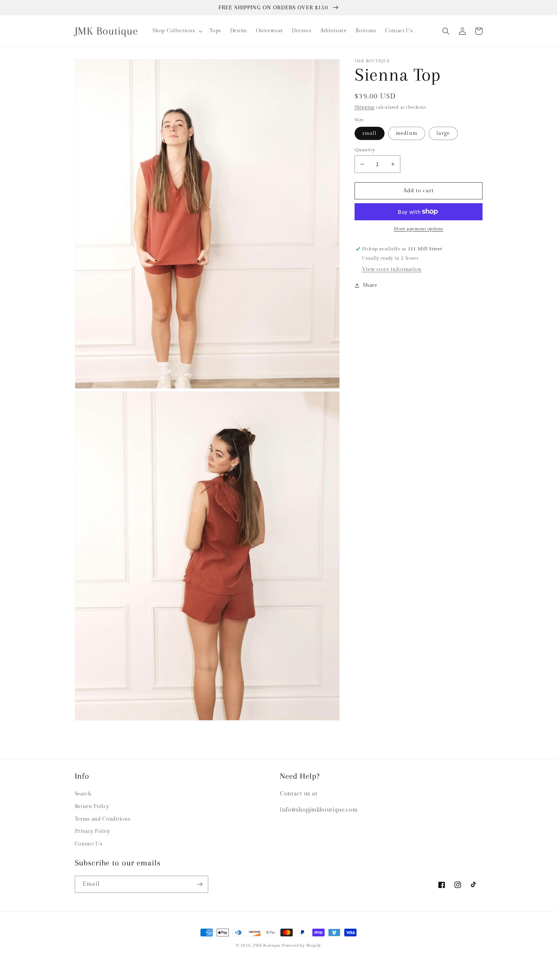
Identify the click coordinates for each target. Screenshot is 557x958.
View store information (392, 269)
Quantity (365, 150)
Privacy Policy (93, 831)
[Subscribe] (199, 884)
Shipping (365, 107)
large (443, 133)
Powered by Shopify (301, 945)
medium (406, 133)
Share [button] (370, 285)
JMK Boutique (267, 945)
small (369, 133)
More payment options (418, 229)
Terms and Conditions (103, 819)
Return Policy (92, 806)
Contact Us (89, 844)
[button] (176, 31)
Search (83, 794)
